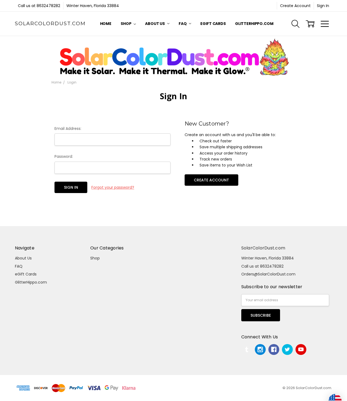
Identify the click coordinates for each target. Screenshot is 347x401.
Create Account (295, 5)
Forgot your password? (112, 187)
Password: (63, 156)
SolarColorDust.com (263, 248)
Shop (126, 23)
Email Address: (67, 128)
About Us (155, 23)
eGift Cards (213, 23)
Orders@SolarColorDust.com (268, 274)
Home (105, 23)
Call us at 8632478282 (39, 5)
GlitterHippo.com (254, 23)
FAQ (183, 23)
